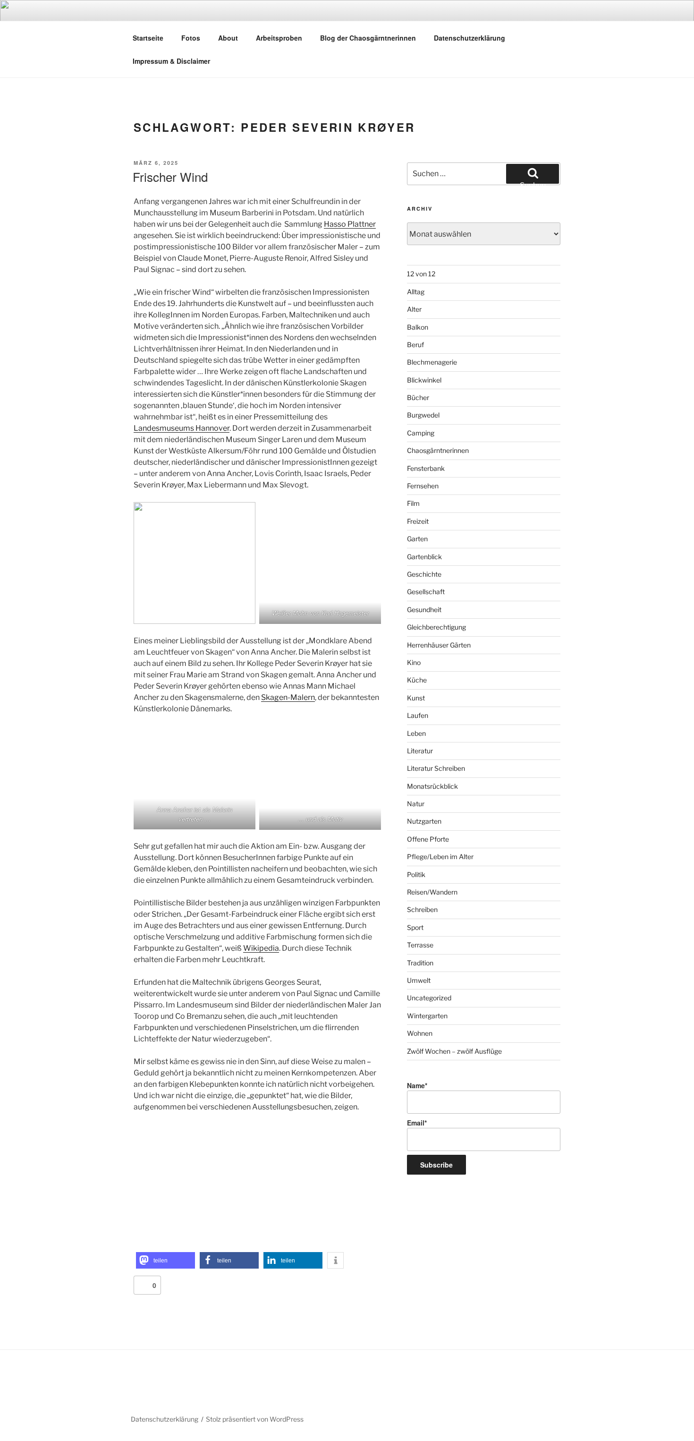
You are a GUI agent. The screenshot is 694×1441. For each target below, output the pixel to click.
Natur (415, 804)
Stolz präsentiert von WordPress (255, 1419)
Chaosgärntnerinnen (438, 450)
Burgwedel (423, 415)
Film (413, 503)
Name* (417, 1085)
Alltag (415, 292)
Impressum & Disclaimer (171, 61)
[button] (165, 1260)
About (228, 38)
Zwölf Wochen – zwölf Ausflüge (454, 1051)
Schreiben (422, 909)
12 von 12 (421, 274)
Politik (416, 874)
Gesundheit (424, 609)
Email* (417, 1122)
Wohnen (419, 1033)
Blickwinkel (424, 380)
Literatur (420, 751)
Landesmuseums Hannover (181, 428)
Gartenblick (424, 557)
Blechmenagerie (432, 362)
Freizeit (418, 521)
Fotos (190, 38)
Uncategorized (429, 998)
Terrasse (420, 945)
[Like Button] (143, 1285)
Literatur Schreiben (436, 768)
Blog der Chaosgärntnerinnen (368, 38)
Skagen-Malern (288, 697)
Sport (415, 927)
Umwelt (419, 980)
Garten (417, 539)
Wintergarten (427, 1016)
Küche (417, 680)
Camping (420, 433)
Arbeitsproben (279, 38)
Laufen (417, 715)
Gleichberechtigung (436, 627)
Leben (416, 733)
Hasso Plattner (350, 224)
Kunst (416, 698)
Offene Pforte (428, 839)
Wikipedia (261, 948)
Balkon (417, 327)
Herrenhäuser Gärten (439, 645)
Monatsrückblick (432, 786)
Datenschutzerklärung (469, 38)
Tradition (420, 963)
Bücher (418, 397)
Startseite (148, 38)
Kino (414, 662)
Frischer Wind (170, 176)
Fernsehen (423, 486)
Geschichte (424, 574)
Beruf (415, 345)
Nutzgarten (424, 821)
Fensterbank (426, 468)
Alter (414, 309)
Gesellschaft (426, 592)
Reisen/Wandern (432, 892)
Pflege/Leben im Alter (440, 857)
